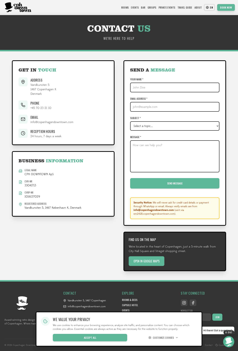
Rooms (125, 7)
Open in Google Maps (147, 261)
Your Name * (136, 79)
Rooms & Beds (129, 300)
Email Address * (138, 98)
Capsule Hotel (130, 305)
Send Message (175, 183)
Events (135, 7)
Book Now (226, 7)
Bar (143, 7)
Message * (135, 137)
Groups (152, 7)
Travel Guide (185, 7)
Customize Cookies (163, 337)
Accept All (90, 337)
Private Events (167, 7)
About (198, 7)
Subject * (135, 118)
